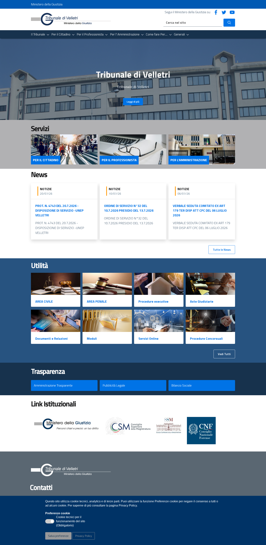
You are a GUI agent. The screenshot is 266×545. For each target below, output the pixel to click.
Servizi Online (148, 338)
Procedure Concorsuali (206, 338)
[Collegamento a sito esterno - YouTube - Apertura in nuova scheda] (232, 12)
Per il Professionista (119, 160)
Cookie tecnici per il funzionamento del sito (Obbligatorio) (70, 521)
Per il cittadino (45, 160)
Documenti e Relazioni (51, 338)
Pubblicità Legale (114, 385)
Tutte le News (222, 249)
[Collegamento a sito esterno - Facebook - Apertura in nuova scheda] (216, 12)
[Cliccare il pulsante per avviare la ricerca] (229, 23)
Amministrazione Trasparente (53, 385)
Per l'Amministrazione (188, 160)
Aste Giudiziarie (201, 301)
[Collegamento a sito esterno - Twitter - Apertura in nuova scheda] (224, 12)
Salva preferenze (58, 536)
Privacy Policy (83, 536)
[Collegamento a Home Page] (71, 19)
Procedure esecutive (153, 301)
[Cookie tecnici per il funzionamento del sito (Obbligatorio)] (49, 521)
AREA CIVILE (44, 301)
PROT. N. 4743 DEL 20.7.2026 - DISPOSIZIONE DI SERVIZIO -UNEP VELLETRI (59, 210)
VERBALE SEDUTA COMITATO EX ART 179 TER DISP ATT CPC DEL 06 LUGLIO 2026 (200, 210)
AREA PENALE (97, 301)
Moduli (92, 338)
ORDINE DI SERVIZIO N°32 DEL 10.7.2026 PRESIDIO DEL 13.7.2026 (128, 208)
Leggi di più (133, 101)
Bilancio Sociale (181, 385)
